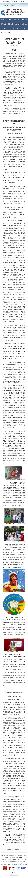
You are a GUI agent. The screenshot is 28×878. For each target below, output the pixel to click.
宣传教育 (17, 24)
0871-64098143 (18, 855)
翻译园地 (15, 28)
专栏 (24, 28)
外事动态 (24, 20)
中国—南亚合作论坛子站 (10, 5)
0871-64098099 (10, 855)
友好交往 (10, 24)
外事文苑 (5, 28)
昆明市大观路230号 (10, 857)
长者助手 (14, 2)
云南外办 (8, 20)
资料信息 (24, 24)
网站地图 (4, 859)
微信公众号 (23, 2)
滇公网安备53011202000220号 (17, 862)
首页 (2, 20)
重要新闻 (16, 20)
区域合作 (3, 24)
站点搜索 (22, 5)
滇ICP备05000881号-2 (11, 859)
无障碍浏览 (6, 2)
